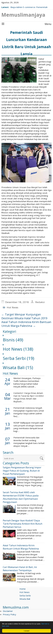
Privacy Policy (9, 614)
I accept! (26, 631)
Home (23, 588)
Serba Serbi (18, 358)
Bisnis (13, 340)
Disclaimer (8, 611)
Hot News (12, 307)
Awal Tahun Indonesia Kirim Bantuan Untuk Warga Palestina (26, 324)
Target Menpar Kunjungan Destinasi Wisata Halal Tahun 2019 (24, 316)
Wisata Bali (18, 367)
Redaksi (40, 302)
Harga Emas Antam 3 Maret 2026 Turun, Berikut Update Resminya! (30, 6)
